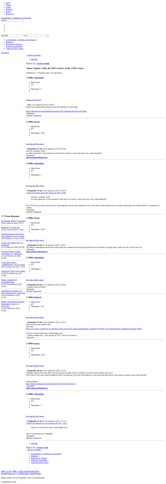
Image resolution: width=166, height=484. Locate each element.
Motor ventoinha (7, 280)
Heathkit (4, 227)
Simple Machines (31, 471)
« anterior (29, 55)
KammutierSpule (7, 282)
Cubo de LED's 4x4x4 (33, 100)
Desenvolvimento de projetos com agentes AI (12, 235)
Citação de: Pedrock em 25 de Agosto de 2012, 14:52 (46, 423)
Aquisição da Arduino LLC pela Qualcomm (11, 292)
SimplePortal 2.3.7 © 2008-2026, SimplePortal (21, 474)
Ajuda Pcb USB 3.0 (9, 271)
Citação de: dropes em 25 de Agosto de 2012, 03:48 (46, 193)
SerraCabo (15, 227)
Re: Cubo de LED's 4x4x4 (35, 144)
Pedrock (37, 297)
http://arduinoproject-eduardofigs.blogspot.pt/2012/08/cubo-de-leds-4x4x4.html (56, 111)
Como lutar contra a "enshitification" (9, 263)
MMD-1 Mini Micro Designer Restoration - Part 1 (12, 303)
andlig (22, 271)
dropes (37, 122)
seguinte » (38, 55)
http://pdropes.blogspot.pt (36, 157)
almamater (5, 245)
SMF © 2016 (17, 471)
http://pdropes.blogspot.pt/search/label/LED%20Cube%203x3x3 (50, 384)
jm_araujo (20, 236)
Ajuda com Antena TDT (10, 243)
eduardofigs (39, 78)
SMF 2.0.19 (6, 471)
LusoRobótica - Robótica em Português (16, 18)
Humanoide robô (8, 221)
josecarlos (21, 221)
